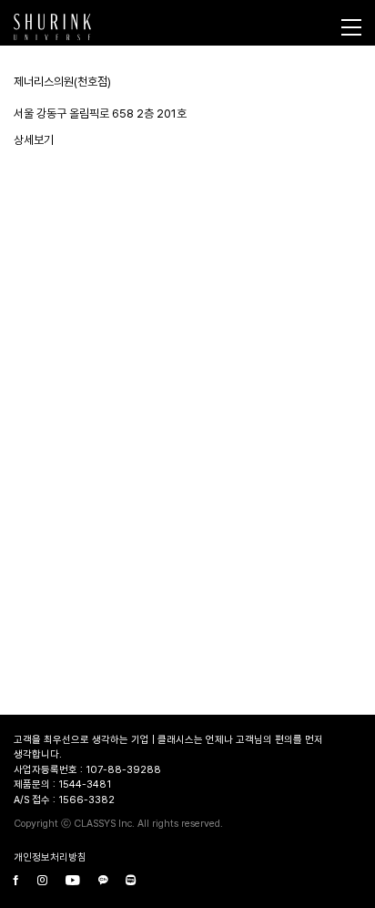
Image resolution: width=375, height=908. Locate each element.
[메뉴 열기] (351, 27)
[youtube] (72, 882)
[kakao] (103, 882)
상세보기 (34, 140)
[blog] (131, 882)
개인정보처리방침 (50, 857)
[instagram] (42, 882)
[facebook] (16, 882)
